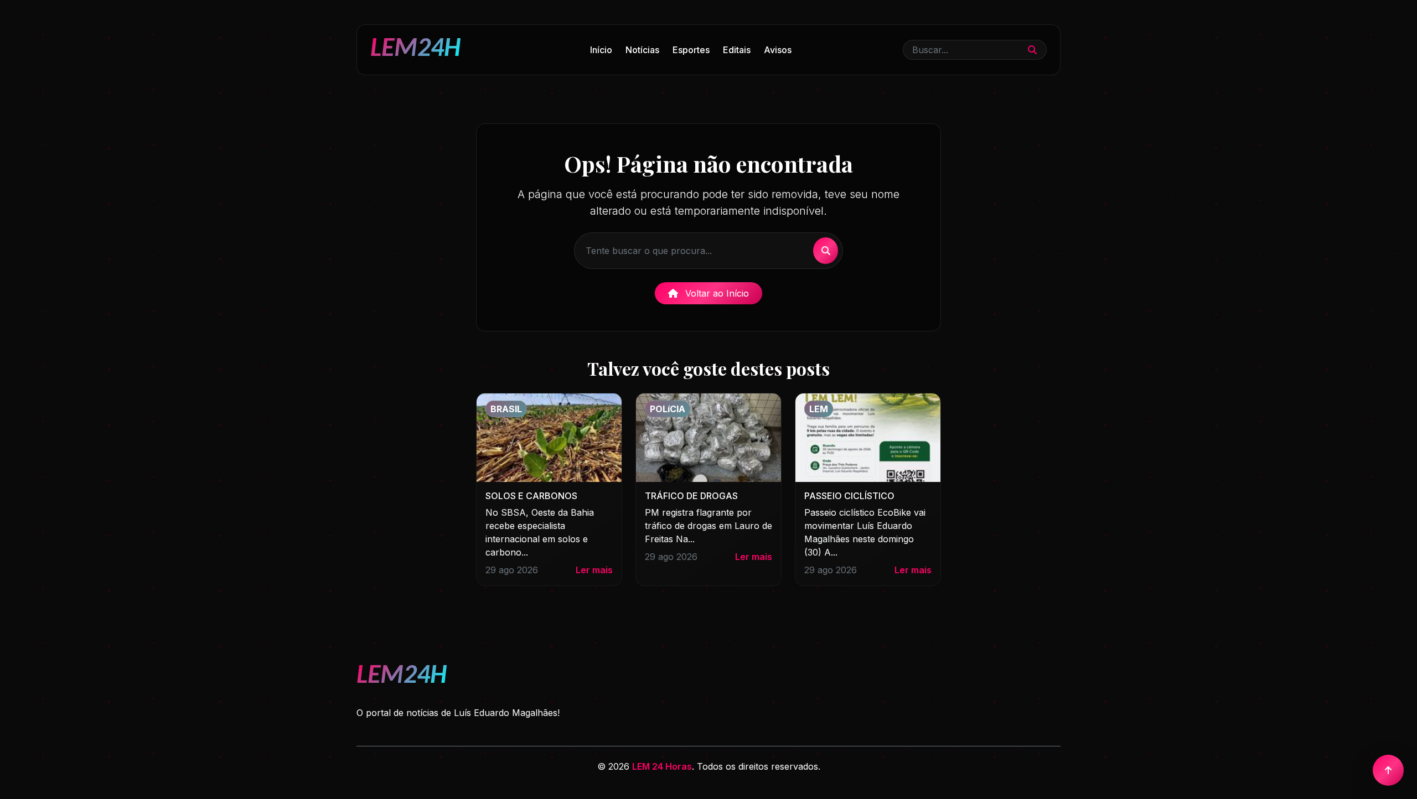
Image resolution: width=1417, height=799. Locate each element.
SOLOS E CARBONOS (531, 495)
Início (601, 49)
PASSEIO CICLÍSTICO (849, 495)
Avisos (778, 49)
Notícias (642, 49)
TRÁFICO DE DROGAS (691, 495)
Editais (737, 49)
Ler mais (594, 569)
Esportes (691, 49)
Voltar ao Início (715, 293)
